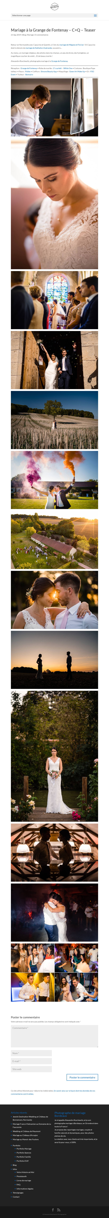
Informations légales (25, 1189)
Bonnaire (29, 74)
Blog (24, 35)
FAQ (18, 1184)
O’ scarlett (57, 68)
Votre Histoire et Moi (25, 1172)
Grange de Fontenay (59, 61)
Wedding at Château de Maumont (26, 1131)
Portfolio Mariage (24, 1149)
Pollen (28, 71)
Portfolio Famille (24, 1157)
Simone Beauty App (49, 71)
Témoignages (18, 1193)
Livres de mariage (24, 1180)
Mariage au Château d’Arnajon (25, 1135)
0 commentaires (41, 35)
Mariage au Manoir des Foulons (26, 1139)
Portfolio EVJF (23, 1161)
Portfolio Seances (24, 1153)
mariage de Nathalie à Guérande (39, 48)
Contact (16, 1197)
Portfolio (16, 1145)
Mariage (30, 35)
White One (67, 68)
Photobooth (22, 1176)
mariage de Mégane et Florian (71, 45)
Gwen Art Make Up (77, 71)
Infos (15, 1169)
